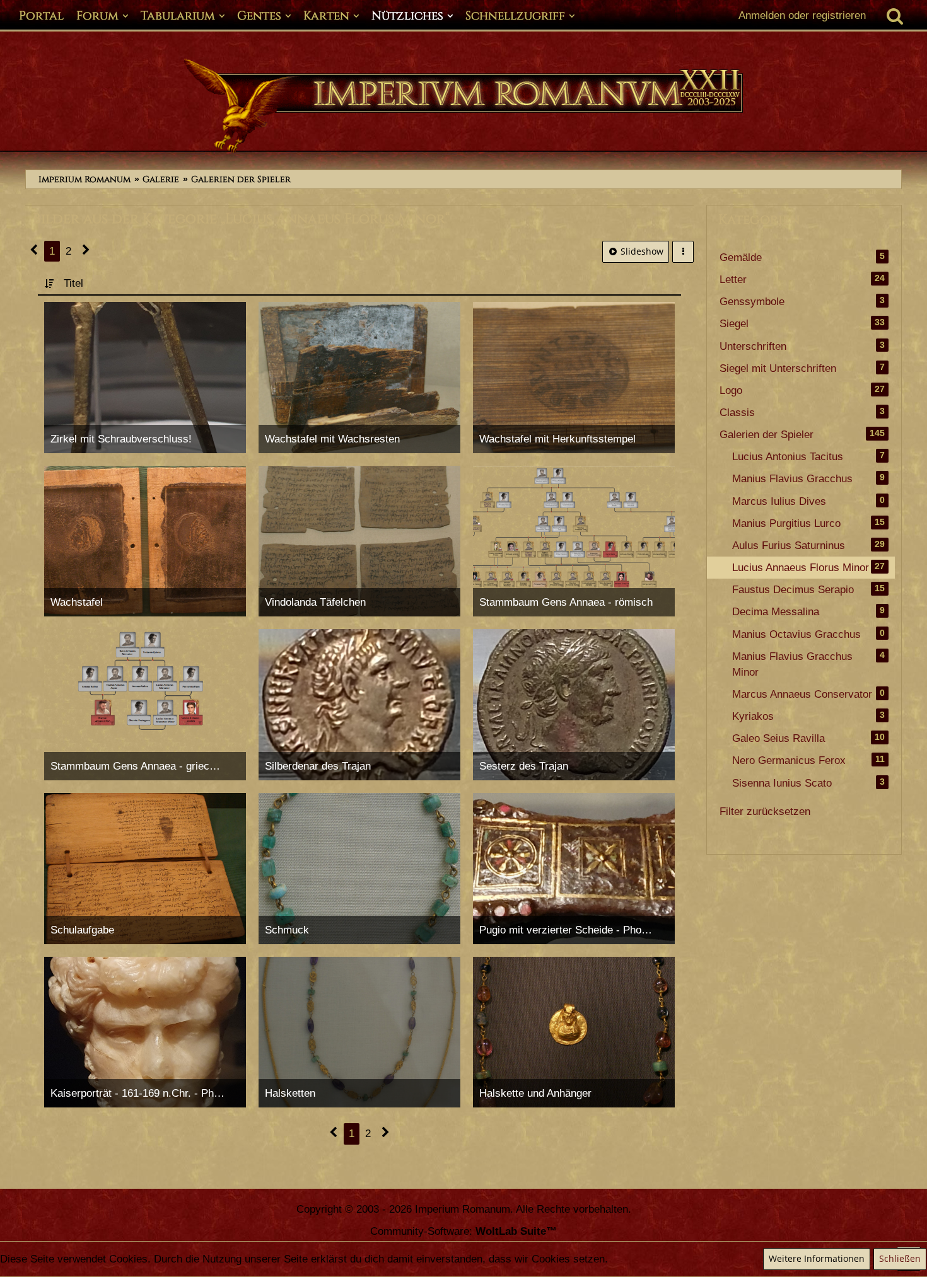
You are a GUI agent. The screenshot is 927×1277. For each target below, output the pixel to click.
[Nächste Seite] (86, 251)
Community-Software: (463, 1231)
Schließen (900, 1258)
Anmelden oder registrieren (802, 15)
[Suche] (894, 16)
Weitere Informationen (817, 1258)
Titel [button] (73, 283)
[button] (683, 252)
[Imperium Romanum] (463, 105)
